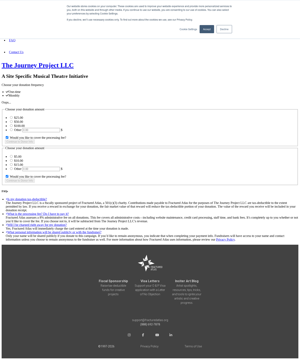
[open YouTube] (157, 335)
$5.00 (17, 156)
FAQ (12, 40)
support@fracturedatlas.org (150, 320)
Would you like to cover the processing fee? (37, 137)
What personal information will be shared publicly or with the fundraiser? (54, 232)
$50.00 (18, 121)
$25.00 (18, 117)
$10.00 (18, 160)
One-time (15, 92)
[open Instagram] (129, 335)
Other (17, 130)
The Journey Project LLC (38, 65)
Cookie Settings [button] (188, 29)
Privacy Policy (225, 239)
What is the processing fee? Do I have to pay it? (38, 214)
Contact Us (16, 52)
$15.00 (18, 164)
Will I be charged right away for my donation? (37, 225)
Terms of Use (193, 346)
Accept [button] (207, 29)
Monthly (14, 95)
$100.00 (19, 126)
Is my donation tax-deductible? (27, 199)
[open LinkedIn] (170, 335)
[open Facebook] (143, 335)
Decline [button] (224, 29)
